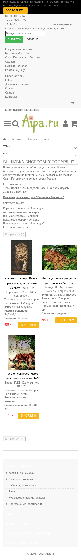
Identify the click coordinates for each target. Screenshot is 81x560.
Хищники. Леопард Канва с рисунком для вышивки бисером (22, 283)
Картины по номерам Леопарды (23, 208)
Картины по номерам (22, 472)
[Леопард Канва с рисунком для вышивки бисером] (59, 257)
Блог (6, 153)
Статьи (9, 92)
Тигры (6, 188)
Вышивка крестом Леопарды (21, 215)
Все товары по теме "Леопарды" (23, 223)
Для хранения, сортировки (25, 503)
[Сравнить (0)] (72, 103)
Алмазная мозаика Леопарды (21, 212)
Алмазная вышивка (21, 479)
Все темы (17, 139)
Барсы (43, 188)
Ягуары (64, 188)
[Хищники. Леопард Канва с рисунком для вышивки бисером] (21, 257)
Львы (23, 188)
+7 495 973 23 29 (15, 20)
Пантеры (53, 188)
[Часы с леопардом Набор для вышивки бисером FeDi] (21, 352)
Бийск (14, 24)
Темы (7, 146)
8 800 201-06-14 (15, 16)
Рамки (12, 491)
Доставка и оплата (17, 84)
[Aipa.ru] (40, 123)
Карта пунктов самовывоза (22, 109)
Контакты (11, 96)
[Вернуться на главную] (4, 139)
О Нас (9, 80)
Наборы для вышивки (22, 485)
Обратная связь (15, 76)
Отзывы (10, 88)
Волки (15, 188)
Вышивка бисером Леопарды (21, 219)
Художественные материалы (27, 497)
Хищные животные (15, 191)
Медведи (33, 188)
